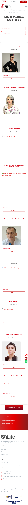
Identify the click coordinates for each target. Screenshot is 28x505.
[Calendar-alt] (26, 358)
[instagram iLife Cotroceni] (2, 426)
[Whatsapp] (26, 361)
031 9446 (15, 10)
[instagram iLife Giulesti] (4, 426)
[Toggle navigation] (26, 6)
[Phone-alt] (26, 355)
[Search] (18, 6)
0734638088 (22, 10)
